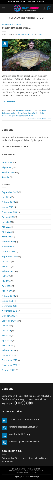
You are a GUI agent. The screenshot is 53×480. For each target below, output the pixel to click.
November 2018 (9, 365)
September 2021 (10, 256)
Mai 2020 (6, 281)
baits (13, 113)
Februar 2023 (8, 202)
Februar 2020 (8, 296)
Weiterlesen (10, 101)
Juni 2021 (6, 261)
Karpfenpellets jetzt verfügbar (23, 427)
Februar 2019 (8, 350)
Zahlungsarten (19, 469)
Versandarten (34, 469)
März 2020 (7, 291)
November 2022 (9, 212)
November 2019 (9, 310)
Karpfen (5, 115)
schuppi (19, 115)
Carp (25, 113)
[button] (3, 8)
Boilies (20, 113)
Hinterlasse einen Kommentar (39, 118)
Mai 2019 (6, 335)
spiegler (25, 115)
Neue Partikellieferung (19, 434)
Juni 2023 (6, 197)
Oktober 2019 (8, 315)
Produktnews (8, 172)
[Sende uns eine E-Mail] (26, 403)
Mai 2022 (6, 226)
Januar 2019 (7, 355)
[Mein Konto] (44, 8)
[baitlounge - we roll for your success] (26, 8)
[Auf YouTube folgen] (30, 403)
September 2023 (10, 192)
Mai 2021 (6, 266)
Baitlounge (6, 113)
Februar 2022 (8, 241)
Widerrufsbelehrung (18, 471)
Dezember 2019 (9, 306)
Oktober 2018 (8, 370)
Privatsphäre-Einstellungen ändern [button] (19, 458)
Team (31, 115)
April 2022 (7, 231)
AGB (31, 471)
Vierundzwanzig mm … (16, 27)
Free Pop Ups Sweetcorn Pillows (24, 441)
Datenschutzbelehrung (27, 473)
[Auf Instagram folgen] (21, 403)
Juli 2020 (6, 276)
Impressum (39, 471)
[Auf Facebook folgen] (17, 403)
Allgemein (16, 25)
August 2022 (8, 217)
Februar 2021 (8, 271)
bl (16, 113)
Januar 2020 (7, 301)
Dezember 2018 (9, 360)
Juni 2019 (6, 330)
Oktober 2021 (8, 251)
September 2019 (10, 320)
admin (39, 35)
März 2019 (7, 345)
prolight (12, 115)
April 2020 (7, 286)
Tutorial (6, 177)
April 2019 (7, 340)
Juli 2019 (6, 325)
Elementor (32, 113)
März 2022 (7, 236)
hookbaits (40, 113)
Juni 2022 (6, 222)
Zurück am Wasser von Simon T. (24, 419)
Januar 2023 (7, 207)
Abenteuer (6, 25)
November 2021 (9, 246)
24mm (43, 110)
